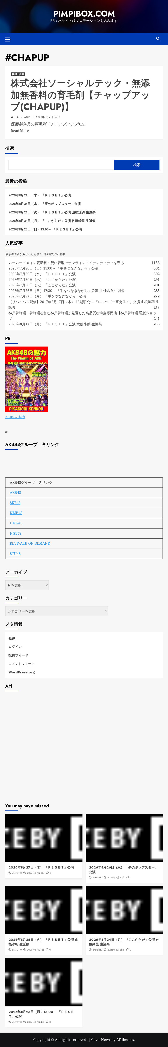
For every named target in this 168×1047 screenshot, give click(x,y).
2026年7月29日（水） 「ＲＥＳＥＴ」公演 (42, 273)
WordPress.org (22, 672)
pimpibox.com (84, 14)
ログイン (15, 646)
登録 (12, 638)
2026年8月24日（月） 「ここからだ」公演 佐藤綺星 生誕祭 (52, 220)
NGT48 (15, 533)
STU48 (15, 553)
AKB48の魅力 (15, 417)
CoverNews (100, 1039)
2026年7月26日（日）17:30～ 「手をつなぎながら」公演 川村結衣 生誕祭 (67, 290)
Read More (20, 130)
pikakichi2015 (22, 117)
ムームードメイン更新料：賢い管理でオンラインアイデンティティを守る (66, 262)
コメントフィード (22, 663)
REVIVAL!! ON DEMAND (30, 543)
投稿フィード (18, 655)
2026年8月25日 (116, 949)
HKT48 (15, 523)
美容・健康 (18, 74)
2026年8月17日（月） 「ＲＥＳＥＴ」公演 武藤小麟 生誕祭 (55, 324)
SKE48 (15, 502)
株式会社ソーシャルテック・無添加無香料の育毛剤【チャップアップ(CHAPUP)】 (80, 94)
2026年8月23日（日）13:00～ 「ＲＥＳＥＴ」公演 (45, 229)
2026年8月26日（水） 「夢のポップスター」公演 (45, 203)
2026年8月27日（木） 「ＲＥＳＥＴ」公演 (40, 195)
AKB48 (15, 492)
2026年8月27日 (116, 877)
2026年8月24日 (35, 1022)
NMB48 (16, 512)
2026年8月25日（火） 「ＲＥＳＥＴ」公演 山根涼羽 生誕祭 (52, 212)
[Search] (158, 39)
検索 (9, 148)
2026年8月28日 (35, 873)
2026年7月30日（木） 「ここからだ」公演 (42, 279)
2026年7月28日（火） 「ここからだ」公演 (42, 285)
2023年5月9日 (44, 117)
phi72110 (17, 873)
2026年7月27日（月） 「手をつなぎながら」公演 (47, 296)
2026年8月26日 (35, 949)
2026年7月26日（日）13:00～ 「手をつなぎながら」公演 (53, 268)
